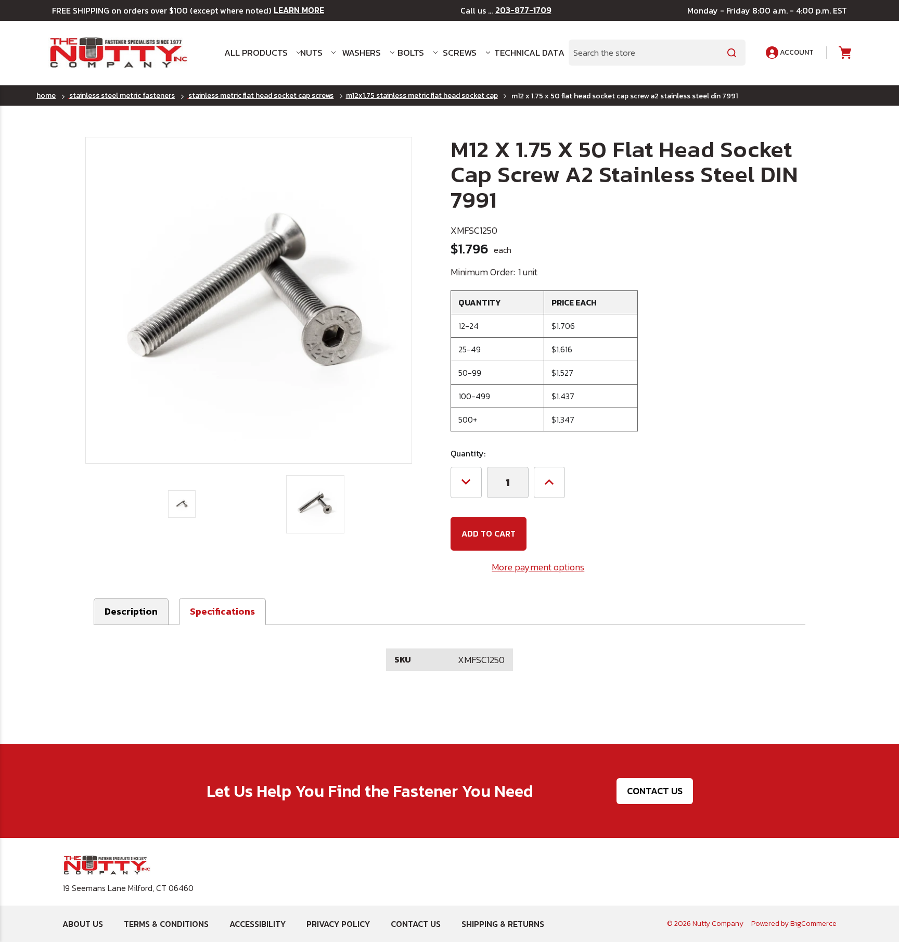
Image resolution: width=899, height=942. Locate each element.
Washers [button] (361, 52)
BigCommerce (813, 923)
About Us (82, 924)
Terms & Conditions (166, 924)
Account (796, 52)
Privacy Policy (338, 924)
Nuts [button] (311, 52)
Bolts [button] (410, 52)
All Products (256, 52)
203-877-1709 (523, 10)
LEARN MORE (299, 10)
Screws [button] (460, 52)
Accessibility (257, 924)
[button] (222, 611)
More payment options (538, 567)
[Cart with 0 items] (844, 53)
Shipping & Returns (502, 924)
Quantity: (468, 453)
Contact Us (655, 791)
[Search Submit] (732, 52)
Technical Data (525, 52)
